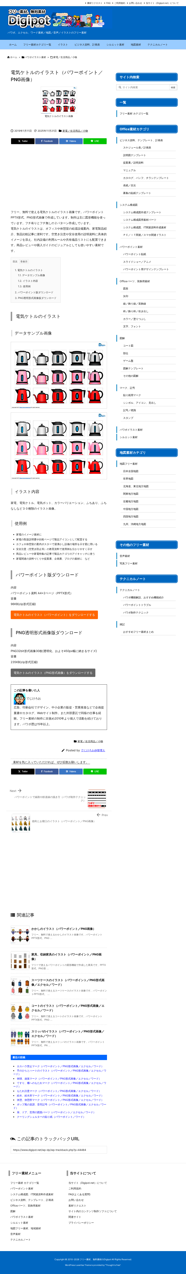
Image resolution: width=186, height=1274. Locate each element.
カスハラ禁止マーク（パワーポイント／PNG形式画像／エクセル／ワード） (60, 1066)
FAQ (108, 3)
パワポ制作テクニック (136, 612)
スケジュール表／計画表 (137, 147)
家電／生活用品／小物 (65, 57)
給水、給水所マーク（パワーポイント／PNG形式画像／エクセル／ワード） (60, 1095)
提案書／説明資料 (133, 162)
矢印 (125, 296)
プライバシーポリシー (81, 1222)
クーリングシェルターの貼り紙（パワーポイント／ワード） (51, 1116)
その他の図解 (130, 375)
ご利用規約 (119, 3)
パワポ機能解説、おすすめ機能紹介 (143, 597)
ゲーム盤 (128, 360)
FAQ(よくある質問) (79, 1194)
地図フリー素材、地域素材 (25, 1228)
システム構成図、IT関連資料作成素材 (144, 227)
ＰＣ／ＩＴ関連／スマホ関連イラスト (144, 234)
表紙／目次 (129, 185)
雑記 (122, 624)
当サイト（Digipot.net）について (162, 3)
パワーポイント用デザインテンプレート (146, 269)
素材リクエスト (94, 3)
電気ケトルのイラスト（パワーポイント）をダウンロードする (54, 615)
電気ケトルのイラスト (29, 270)
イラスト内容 (28, 280)
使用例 (24, 286)
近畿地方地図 (130, 501)
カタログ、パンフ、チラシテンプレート (146, 177)
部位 (125, 353)
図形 (125, 288)
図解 (122, 338)
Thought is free (113, 1265)
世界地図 (128, 478)
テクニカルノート (130, 589)
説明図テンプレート (134, 155)
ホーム (13, 57)
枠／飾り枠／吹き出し (136, 311)
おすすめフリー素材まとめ (138, 631)
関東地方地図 (130, 493)
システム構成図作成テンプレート (142, 212)
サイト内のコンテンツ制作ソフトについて (92, 1211)
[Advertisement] (59, 178)
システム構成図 (129, 204)
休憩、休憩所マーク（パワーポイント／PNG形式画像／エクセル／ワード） (60, 1099)
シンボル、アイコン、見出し (139, 402)
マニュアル (129, 170)
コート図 (128, 345)
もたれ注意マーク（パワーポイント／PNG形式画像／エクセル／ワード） (59, 1090)
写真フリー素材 (129, 563)
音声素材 (125, 555)
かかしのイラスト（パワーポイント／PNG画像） (63, 929)
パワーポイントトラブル (137, 604)
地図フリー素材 (129, 463)
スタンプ (128, 417)
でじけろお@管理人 (93, 750)
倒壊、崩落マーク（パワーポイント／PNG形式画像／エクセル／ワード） (59, 1078)
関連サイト (74, 1216)
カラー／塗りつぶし (134, 318)
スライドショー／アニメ (137, 261)
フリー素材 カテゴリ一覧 (134, 113)
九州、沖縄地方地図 (134, 524)
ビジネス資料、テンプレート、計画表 (141, 140)
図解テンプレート (133, 368)
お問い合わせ (135, 3)
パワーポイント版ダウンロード (34, 292)
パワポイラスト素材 (35, 57)
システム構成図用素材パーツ (139, 219)
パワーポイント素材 (131, 246)
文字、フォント (132, 326)
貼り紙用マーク (132, 395)
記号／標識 (129, 410)
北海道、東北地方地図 (136, 486)
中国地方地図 (130, 508)
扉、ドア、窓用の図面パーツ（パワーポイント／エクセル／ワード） (56, 1112)
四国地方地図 (130, 516)
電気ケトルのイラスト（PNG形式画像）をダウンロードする (53, 673)
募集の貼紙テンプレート (137, 192)
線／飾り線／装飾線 (134, 303)
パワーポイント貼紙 (134, 254)
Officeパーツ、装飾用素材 (135, 281)
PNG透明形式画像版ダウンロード (35, 297)
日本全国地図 (130, 471)
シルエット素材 (129, 437)
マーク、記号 (127, 387)
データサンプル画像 (31, 275)
